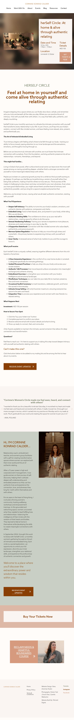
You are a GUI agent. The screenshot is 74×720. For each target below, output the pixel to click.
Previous (2, 409)
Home (8, 8)
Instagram (66, 689)
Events (37, 8)
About (30, 8)
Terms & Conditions (30, 693)
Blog (45, 8)
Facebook (66, 693)
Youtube (66, 686)
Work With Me (19, 8)
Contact (64, 8)
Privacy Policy (31, 690)
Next (72, 409)
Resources (54, 8)
